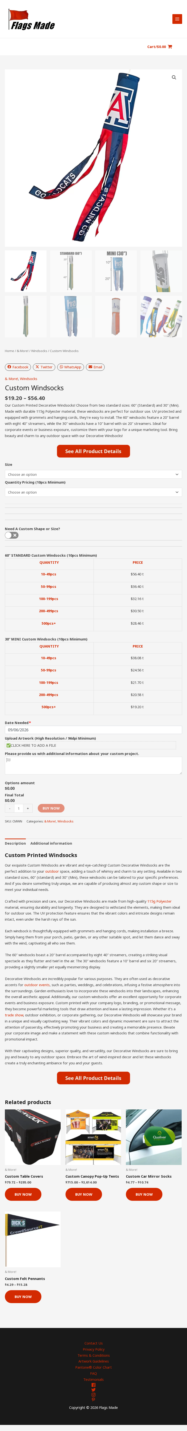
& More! (22, 351)
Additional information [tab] (51, 843)
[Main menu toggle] (177, 19)
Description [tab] (15, 843)
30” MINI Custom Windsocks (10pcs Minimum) (46, 639)
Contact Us (93, 1343)
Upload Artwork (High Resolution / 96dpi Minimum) (50, 738)
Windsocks (39, 351)
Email (98, 366)
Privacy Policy (93, 1349)
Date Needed (16, 722)
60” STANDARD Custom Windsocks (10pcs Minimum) (51, 555)
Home (9, 351)
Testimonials (93, 1379)
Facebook (20, 366)
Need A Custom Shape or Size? (32, 528)
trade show (14, 1014)
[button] (174, 77)
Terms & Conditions (93, 1355)
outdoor (52, 871)
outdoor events (37, 984)
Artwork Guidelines (93, 1361)
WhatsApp (72, 366)
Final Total (14, 794)
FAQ (93, 1373)
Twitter (46, 366)
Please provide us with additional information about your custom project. (72, 753)
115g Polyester (159, 901)
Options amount (20, 782)
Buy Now (51, 808)
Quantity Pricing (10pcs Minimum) (35, 482)
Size (8, 464)
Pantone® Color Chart (93, 1367)
